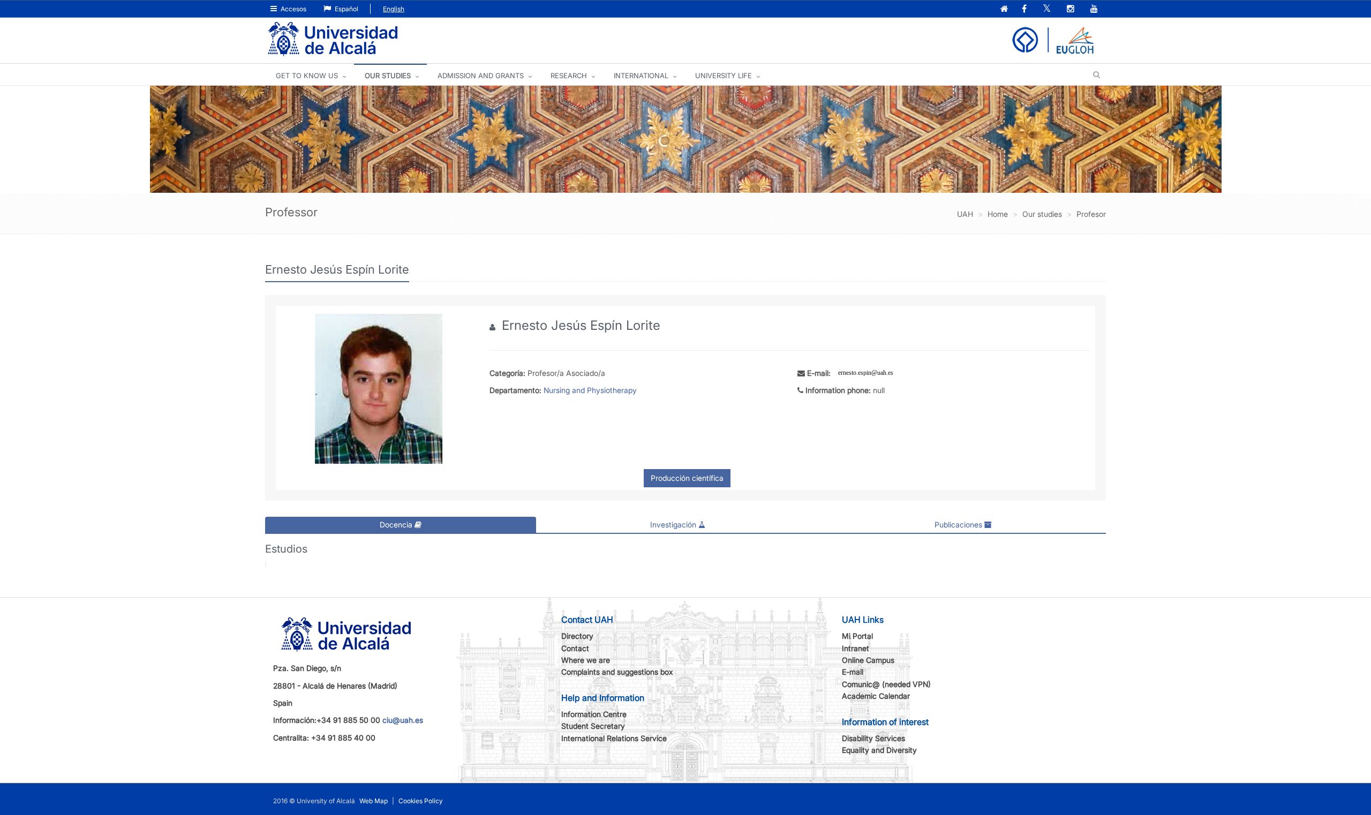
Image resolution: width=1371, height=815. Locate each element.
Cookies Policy (420, 801)
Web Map (373, 801)
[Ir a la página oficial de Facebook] (1025, 9)
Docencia (397, 524)
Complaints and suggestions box (617, 671)
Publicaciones (959, 524)
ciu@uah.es (402, 720)
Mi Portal (857, 635)
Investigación (674, 524)
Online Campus (868, 660)
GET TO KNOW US (307, 75)
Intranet (855, 648)
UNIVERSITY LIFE (723, 75)
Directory (577, 635)
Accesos (292, 9)
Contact (575, 648)
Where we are (585, 660)
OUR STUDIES (388, 75)
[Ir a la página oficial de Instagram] (1071, 9)
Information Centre (594, 714)
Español (345, 9)
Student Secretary (593, 725)
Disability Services (873, 738)
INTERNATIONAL (641, 75)
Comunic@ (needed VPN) (886, 684)
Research (569, 75)
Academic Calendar (876, 695)
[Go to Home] (332, 39)
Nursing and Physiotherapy (590, 390)
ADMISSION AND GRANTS (481, 75)
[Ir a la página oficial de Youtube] (1095, 9)
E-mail (852, 671)
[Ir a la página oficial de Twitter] (1048, 9)
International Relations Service (614, 738)
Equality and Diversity (879, 749)
